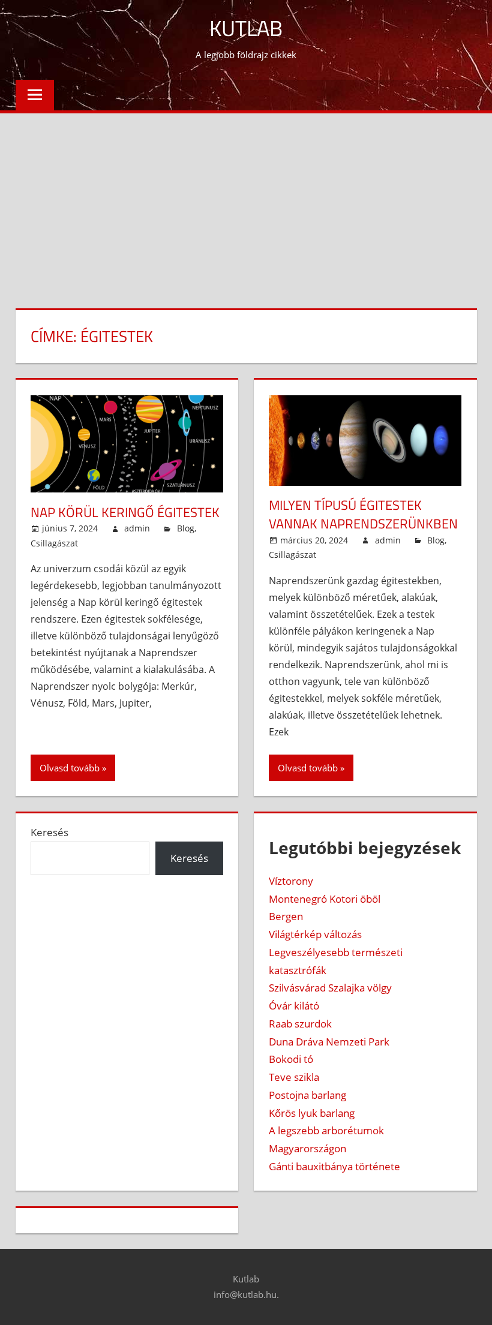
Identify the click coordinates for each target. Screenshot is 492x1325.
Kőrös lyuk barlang (312, 1113)
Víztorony (291, 881)
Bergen (286, 916)
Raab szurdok (300, 1023)
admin (137, 528)
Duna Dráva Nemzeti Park (329, 1041)
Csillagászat (54, 543)
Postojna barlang (307, 1095)
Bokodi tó (291, 1059)
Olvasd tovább (70, 768)
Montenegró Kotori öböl (324, 899)
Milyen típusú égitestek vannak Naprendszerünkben (363, 514)
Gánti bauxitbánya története (334, 1166)
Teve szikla (294, 1077)
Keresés (49, 832)
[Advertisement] (246, 203)
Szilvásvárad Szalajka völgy (330, 987)
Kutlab (246, 27)
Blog (185, 528)
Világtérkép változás (315, 934)
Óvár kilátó (294, 1005)
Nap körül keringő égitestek (125, 512)
